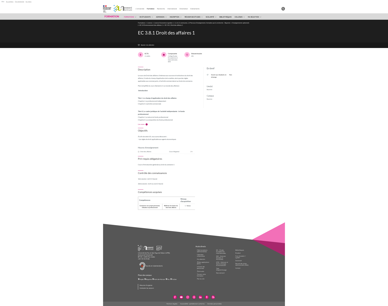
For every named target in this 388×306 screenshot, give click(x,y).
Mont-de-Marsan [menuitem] (159, 279)
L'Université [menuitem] (140, 9)
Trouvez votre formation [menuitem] (201, 275)
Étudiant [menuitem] (238, 253)
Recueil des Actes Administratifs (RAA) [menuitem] (241, 264)
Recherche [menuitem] (161, 9)
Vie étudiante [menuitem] (145, 17)
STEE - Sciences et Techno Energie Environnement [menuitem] (222, 263)
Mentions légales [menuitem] (171, 304)
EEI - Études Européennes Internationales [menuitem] (221, 251)
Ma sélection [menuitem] (253, 17)
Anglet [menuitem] (142, 279)
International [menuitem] (172, 9)
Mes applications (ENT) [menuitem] (203, 263)
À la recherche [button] (19, 2)
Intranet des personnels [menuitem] (201, 267)
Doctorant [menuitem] (238, 261)
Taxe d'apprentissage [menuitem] (221, 269)
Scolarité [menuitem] (210, 17)
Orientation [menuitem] (183, 9)
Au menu (28, 2)
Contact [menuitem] (237, 268)
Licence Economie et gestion (163, 23)
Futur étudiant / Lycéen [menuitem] (240, 257)
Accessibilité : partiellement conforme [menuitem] (192, 304)
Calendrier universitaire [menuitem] (201, 255)
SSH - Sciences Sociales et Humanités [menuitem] (221, 257)
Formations (141, 23)
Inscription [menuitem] (174, 17)
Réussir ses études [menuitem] (192, 17)
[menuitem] (175, 297)
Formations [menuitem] (129, 17)
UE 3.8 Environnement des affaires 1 (151, 25)
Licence (149, 23)
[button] (147, 248)
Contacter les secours (147, 288)
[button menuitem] (283, 9)
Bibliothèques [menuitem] (225, 17)
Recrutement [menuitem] (220, 273)
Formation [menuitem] (150, 9)
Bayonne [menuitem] (149, 279)
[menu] (135, 16)
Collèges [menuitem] (238, 17)
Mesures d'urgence (146, 285)
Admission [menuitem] (160, 17)
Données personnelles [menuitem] (214, 304)
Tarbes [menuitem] (174, 279)
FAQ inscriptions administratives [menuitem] (202, 251)
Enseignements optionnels (240, 23)
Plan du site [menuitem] (200, 279)
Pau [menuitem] (168, 279)
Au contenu (9, 2)
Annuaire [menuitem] (201, 271)
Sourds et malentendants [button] (154, 266)
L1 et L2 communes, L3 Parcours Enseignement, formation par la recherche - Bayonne (202, 23)
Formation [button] (111, 16)
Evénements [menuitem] (194, 9)
